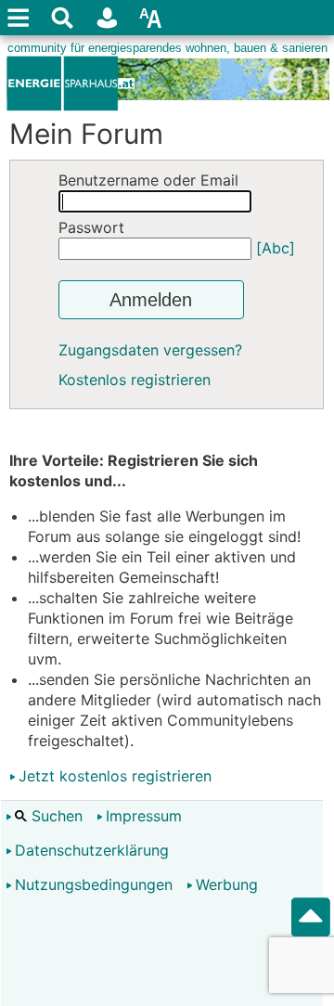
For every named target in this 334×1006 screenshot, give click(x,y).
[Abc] (275, 248)
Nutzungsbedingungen (94, 884)
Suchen (55, 815)
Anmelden (150, 300)
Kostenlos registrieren (134, 379)
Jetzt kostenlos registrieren (115, 776)
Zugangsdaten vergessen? (150, 350)
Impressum (144, 815)
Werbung (227, 884)
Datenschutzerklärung (92, 850)
